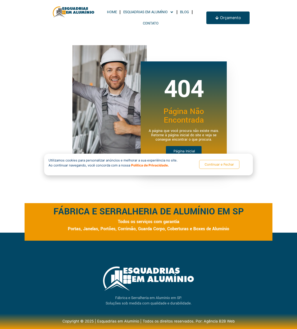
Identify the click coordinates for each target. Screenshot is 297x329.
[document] (148, 164)
